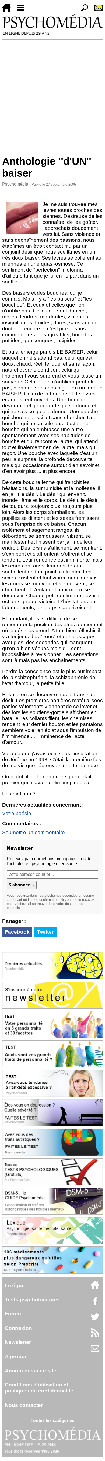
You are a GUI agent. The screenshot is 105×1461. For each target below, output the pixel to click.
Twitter (45, 932)
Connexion (18, 1328)
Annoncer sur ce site (30, 1370)
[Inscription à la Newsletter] (96, 10)
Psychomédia (15, 184)
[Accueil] (8, 10)
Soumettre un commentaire (33, 832)
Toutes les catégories (52, 1420)
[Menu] (22, 10)
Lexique (15, 1285)
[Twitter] (95, 1319)
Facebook (17, 932)
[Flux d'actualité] (95, 1335)
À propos (16, 1356)
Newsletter (18, 1342)
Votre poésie (16, 813)
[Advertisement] (52, 95)
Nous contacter (24, 1405)
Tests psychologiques (32, 1299)
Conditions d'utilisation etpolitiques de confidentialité (39, 1388)
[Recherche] (82, 10)
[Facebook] (95, 1303)
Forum (13, 1314)
